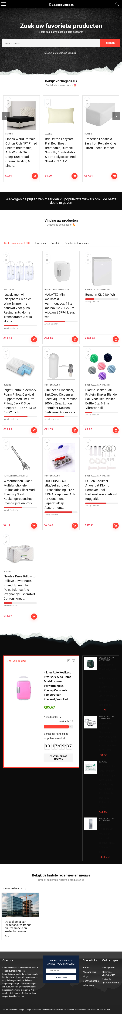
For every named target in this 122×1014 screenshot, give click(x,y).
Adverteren (88, 985)
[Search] (117, 4)
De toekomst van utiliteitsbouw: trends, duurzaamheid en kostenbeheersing (18, 926)
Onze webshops (91, 981)
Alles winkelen (90, 972)
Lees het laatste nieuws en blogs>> (61, 53)
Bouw (7, 936)
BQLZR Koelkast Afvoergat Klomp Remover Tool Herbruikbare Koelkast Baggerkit (101, 490)
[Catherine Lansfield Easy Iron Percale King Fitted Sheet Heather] (101, 115)
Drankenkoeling (52, 385)
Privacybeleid (108, 967)
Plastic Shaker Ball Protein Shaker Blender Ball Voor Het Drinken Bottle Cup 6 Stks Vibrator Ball (101, 399)
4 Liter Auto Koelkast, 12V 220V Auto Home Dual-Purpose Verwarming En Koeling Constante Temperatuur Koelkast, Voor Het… (57, 686)
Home (86, 967)
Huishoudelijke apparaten (56, 290)
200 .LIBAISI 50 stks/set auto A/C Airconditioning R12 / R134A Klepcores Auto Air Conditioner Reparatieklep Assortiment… (60, 494)
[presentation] (6, 116)
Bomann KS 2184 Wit (100, 295)
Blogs (85, 976)
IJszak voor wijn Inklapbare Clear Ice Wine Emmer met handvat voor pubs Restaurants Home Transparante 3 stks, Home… (18, 308)
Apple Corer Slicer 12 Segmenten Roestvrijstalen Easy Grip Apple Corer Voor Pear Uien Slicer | (108, 737)
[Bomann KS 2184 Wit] (101, 271)
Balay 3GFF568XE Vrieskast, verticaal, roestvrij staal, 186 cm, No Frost (107, 838)
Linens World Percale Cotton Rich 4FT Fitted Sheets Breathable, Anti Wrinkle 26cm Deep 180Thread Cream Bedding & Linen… (21, 152)
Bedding (9, 134)
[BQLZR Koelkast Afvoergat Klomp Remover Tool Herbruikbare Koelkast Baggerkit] (101, 457)
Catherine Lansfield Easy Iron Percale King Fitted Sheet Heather (100, 143)
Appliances (9, 290)
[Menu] (4, 4)
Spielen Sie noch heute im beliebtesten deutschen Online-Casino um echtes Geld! (76, 1010)
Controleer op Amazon (35, 176)
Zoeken (110, 42)
